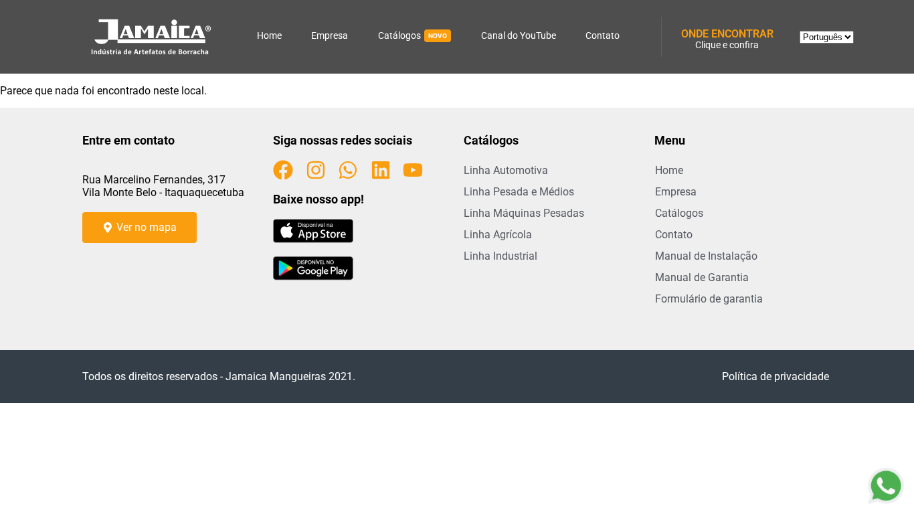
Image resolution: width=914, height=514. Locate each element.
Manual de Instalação (706, 256)
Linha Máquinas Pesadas (524, 213)
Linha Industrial (500, 256)
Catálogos (412, 35)
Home (269, 35)
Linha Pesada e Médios (519, 191)
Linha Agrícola (498, 234)
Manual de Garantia (702, 277)
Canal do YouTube (518, 35)
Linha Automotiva (506, 170)
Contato (602, 35)
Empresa (329, 35)
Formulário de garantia (709, 298)
